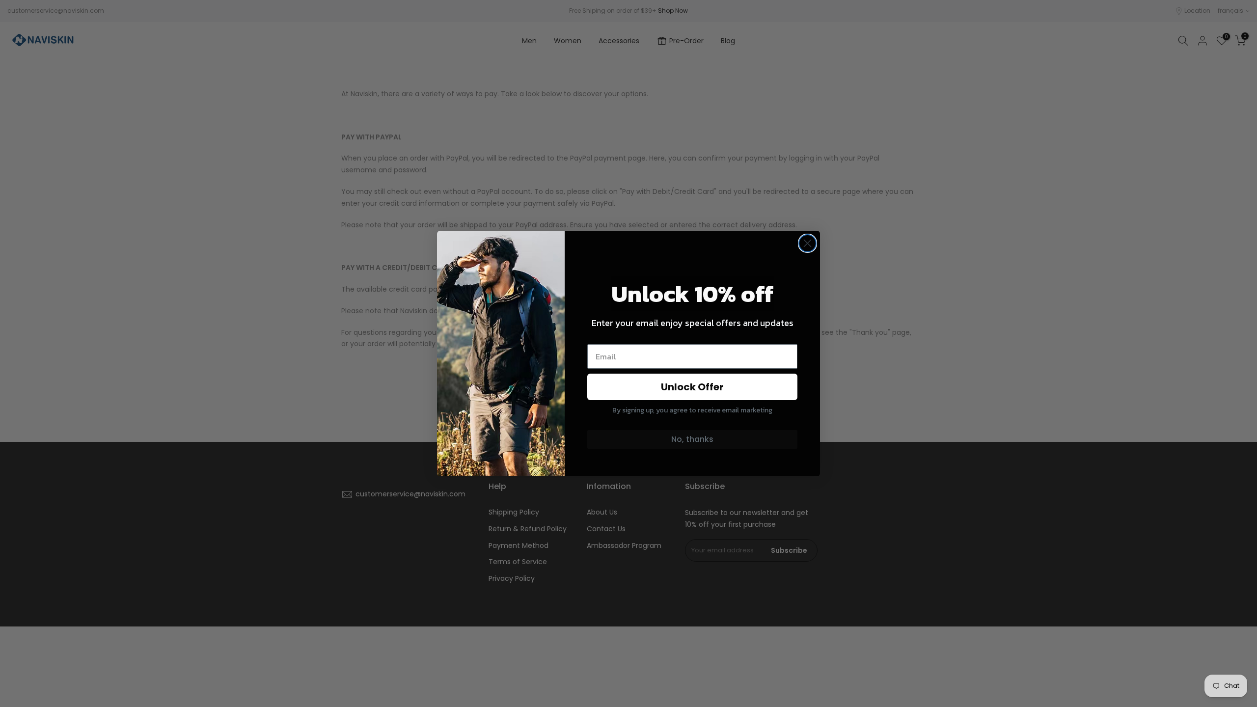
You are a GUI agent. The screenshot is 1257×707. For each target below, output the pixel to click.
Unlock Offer (692, 387)
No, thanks (692, 439)
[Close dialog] (807, 243)
